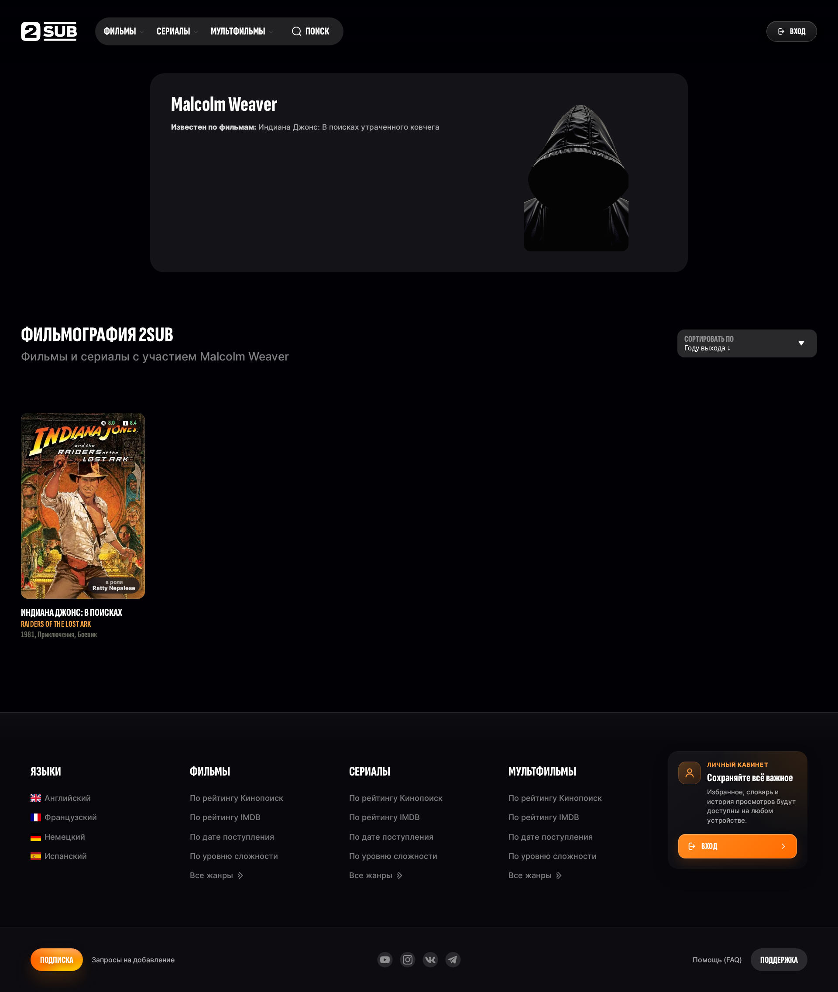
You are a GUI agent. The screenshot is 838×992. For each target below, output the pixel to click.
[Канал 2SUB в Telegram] (453, 959)
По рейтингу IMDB (225, 817)
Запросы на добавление (133, 959)
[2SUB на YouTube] (385, 959)
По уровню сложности (234, 856)
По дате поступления (232, 836)
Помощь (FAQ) (717, 959)
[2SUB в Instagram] (407, 959)
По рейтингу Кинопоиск (236, 798)
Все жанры (211, 875)
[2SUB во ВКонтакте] (430, 959)
